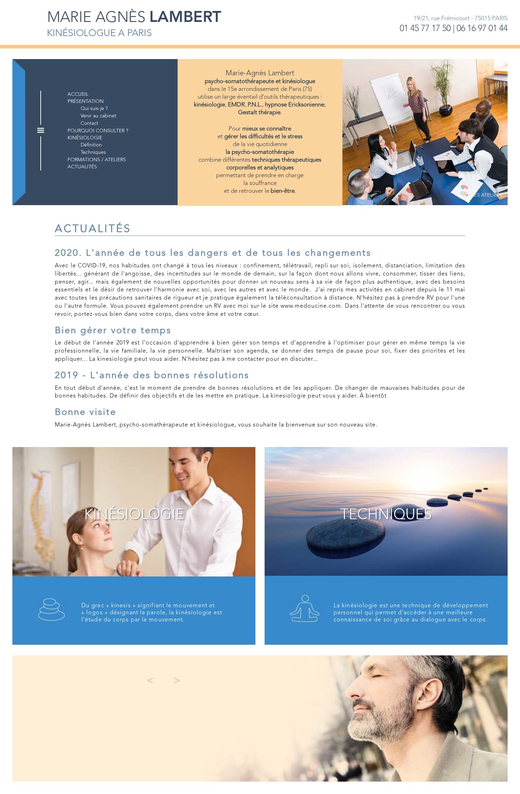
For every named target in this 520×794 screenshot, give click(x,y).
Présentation (86, 101)
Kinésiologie (85, 137)
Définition (91, 145)
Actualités (82, 166)
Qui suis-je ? (94, 108)
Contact (89, 123)
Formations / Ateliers (97, 159)
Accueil (78, 94)
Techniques (93, 152)
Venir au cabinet (98, 116)
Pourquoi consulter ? (98, 130)
